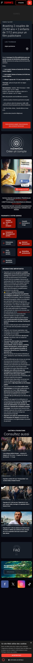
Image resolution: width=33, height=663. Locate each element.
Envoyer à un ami (23, 189)
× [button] (31, 642)
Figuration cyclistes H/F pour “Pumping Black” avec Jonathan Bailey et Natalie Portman (15, 479)
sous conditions (16, 204)
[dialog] (16, 652)
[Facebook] (5, 584)
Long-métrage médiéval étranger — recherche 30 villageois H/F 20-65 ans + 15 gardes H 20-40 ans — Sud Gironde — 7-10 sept (15, 455)
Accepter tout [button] (16, 655)
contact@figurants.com (23, 312)
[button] (16, 660)
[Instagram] (21, 584)
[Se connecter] (29, 2)
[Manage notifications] (3, 659)
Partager (25, 181)
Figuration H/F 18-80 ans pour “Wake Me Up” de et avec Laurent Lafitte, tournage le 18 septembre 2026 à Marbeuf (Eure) (16, 504)
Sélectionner (10, 572)
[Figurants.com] (9, 2)
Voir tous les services (21, 200)
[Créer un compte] (16, 145)
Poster (26, 185)
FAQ (16, 550)
